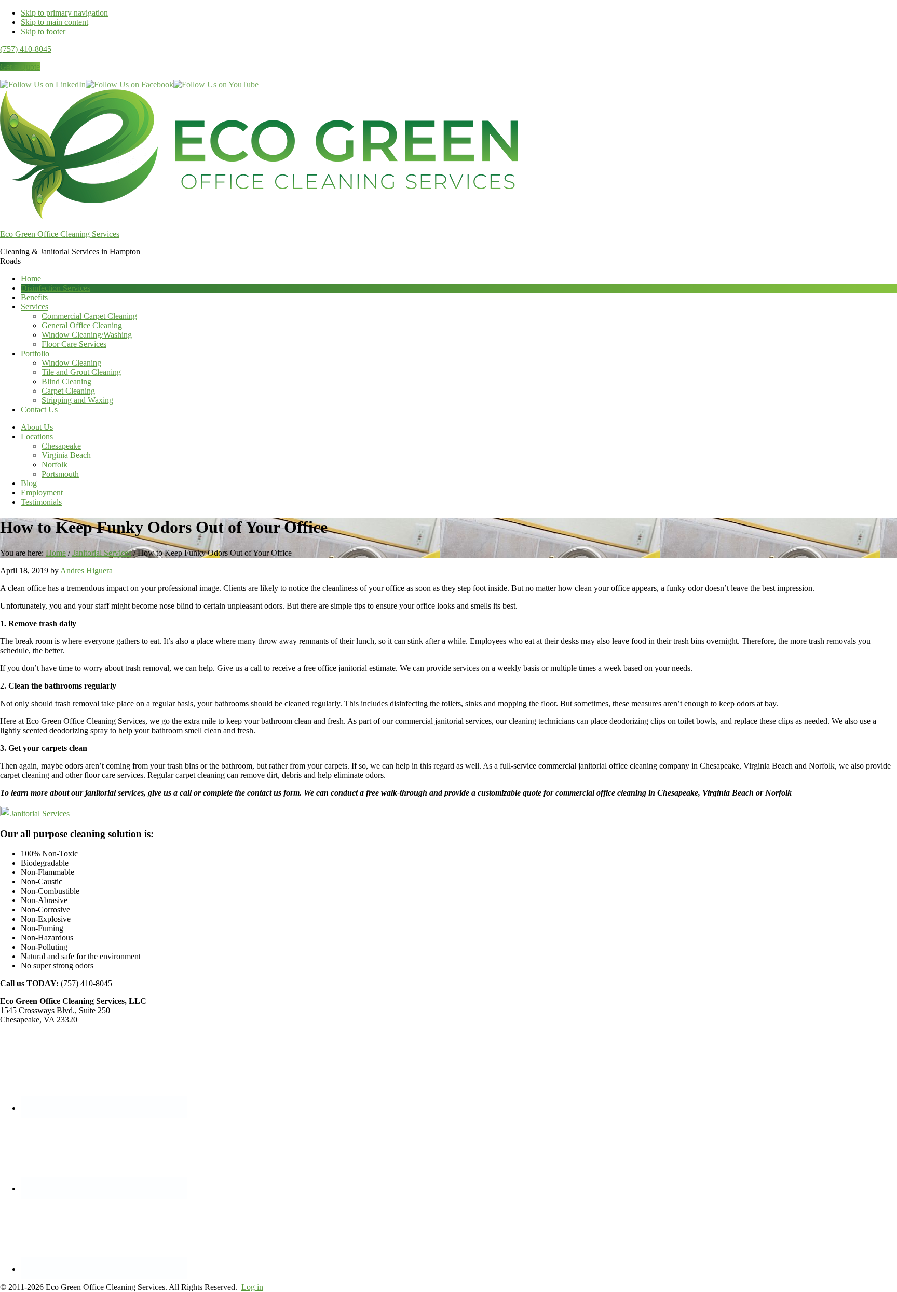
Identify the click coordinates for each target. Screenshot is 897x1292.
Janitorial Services (40, 813)
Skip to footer (43, 31)
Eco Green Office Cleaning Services (59, 234)
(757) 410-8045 (25, 49)
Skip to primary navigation (64, 12)
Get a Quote (20, 66)
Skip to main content (54, 22)
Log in (252, 1287)
